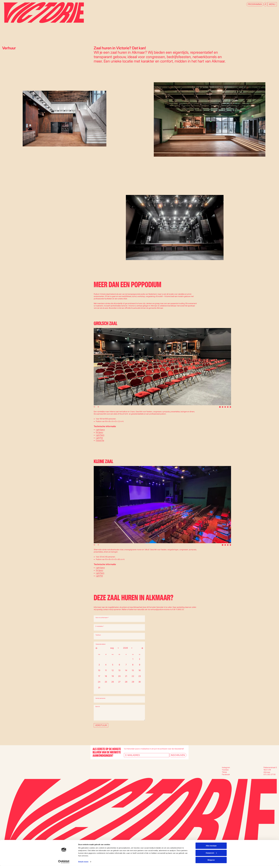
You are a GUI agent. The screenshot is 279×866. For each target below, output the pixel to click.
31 (99, 687)
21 (126, 676)
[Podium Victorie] (43, 12)
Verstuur (101, 725)
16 (139, 670)
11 (106, 670)
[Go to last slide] (94, 407)
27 (119, 682)
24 (99, 682)
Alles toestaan (211, 846)
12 (113, 670)
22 (133, 676)
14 (126, 670)
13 (119, 670)
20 (119, 676)
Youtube (225, 770)
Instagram (226, 767)
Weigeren (211, 860)
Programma (255, 4)
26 (112, 682)
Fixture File (100, 440)
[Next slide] (98, 407)
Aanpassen (210, 853)
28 (126, 682)
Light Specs (100, 430)
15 (133, 670)
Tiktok (224, 772)
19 (113, 676)
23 (139, 676)
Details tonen (83, 862)
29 (133, 682)
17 (99, 676)
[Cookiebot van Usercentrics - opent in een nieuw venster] (63, 861)
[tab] (220, 407)
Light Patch (100, 435)
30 (139, 682)
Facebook (226, 774)
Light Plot (99, 438)
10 (99, 670)
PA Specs (99, 432)
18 (106, 676)
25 (106, 682)
